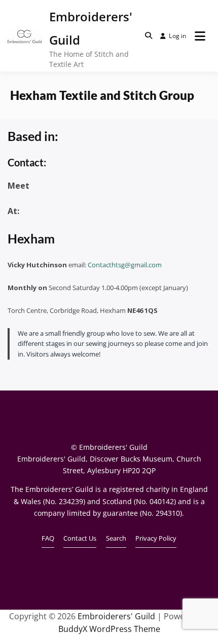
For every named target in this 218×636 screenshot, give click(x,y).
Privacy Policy (155, 538)
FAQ (48, 538)
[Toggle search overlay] (148, 35)
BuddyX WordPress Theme (109, 628)
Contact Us (79, 538)
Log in (177, 35)
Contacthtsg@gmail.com (125, 264)
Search (116, 538)
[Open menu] (200, 36)
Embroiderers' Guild (116, 616)
